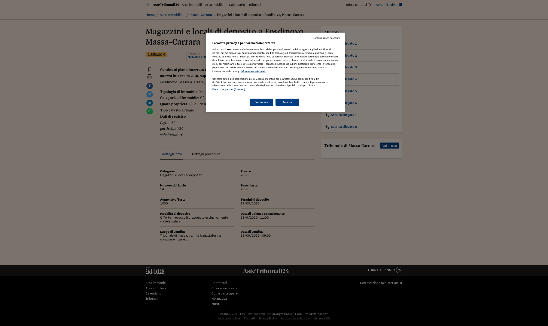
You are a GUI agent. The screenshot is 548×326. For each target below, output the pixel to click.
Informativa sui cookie (253, 71)
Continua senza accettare (326, 38)
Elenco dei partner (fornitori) (228, 89)
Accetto (287, 102)
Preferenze (261, 102)
